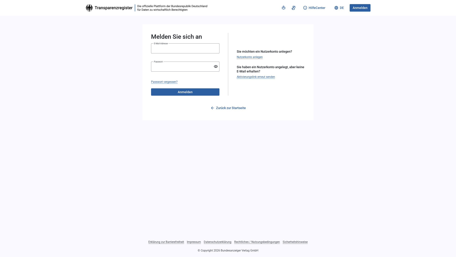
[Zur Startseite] (147, 8)
